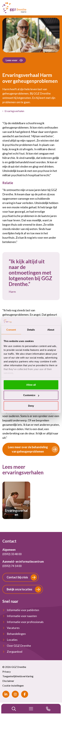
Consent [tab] (11, 329)
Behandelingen (16, 633)
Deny (31, 405)
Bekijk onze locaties (19, 589)
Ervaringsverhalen (14, 110)
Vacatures (13, 628)
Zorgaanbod (14, 651)
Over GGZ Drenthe (19, 645)
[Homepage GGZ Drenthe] (14, 7)
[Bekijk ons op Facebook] (24, 694)
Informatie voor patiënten (23, 610)
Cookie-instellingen (13, 685)
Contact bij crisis (17, 577)
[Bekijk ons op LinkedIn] (5, 694)
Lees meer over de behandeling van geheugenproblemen (28, 449)
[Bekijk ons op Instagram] (15, 694)
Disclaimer (8, 680)
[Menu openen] (31, 708)
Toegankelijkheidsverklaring (17, 676)
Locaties (12, 639)
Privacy (6, 671)
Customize (29, 395)
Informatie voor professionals (25, 622)
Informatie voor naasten (22, 616)
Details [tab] (31, 329)
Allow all (31, 384)
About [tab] (50, 329)
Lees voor (11, 60)
